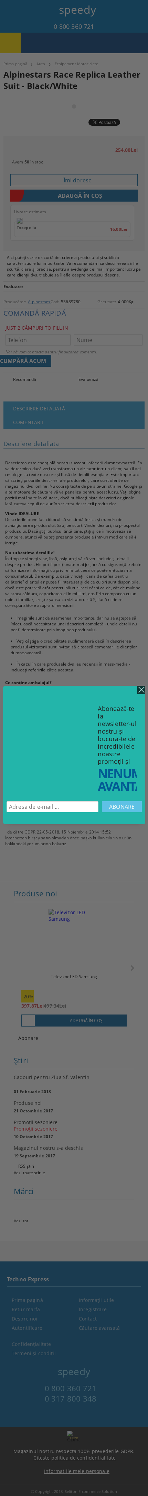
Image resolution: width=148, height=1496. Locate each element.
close (141, 690)
